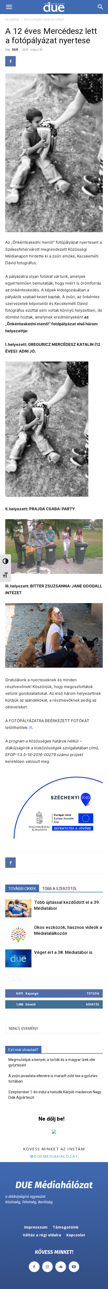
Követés (92, 1004)
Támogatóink (66, 1227)
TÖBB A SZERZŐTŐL (59, 889)
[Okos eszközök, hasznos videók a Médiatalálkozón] (18, 933)
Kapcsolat (75, 1234)
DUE (15, 49)
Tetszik (93, 993)
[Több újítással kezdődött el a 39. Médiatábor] (18, 908)
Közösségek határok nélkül (44, 19)
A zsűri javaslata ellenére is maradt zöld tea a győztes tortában (53, 1078)
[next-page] (17, 977)
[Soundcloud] (60, 1266)
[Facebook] (10, 61)
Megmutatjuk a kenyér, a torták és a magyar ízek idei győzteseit (51, 1062)
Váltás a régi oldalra (42, 1234)
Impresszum (35, 1227)
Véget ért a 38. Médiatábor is (63, 952)
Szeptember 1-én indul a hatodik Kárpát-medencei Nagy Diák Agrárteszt (54, 1095)
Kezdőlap (12, 19)
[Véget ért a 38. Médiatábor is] (18, 958)
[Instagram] (47, 1266)
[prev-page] (8, 977)
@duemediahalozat (54, 1156)
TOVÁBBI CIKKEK (22, 889)
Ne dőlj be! (51, 1119)
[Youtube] (74, 1266)
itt (30, 727)
